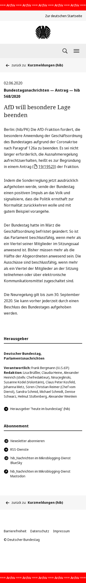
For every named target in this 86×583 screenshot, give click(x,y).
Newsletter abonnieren (28, 441)
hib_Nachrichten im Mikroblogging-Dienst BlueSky (41, 460)
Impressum (61, 531)
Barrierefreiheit (15, 531)
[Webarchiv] (43, 32)
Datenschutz (39, 531)
